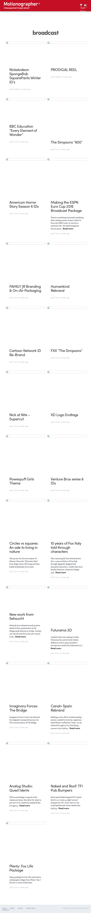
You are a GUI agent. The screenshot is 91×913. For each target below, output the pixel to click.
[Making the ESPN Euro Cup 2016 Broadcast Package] (67, 177)
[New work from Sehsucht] (26, 597)
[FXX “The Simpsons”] (67, 325)
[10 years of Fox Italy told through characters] (67, 518)
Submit (12, 908)
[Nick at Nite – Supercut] (26, 390)
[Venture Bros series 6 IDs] (67, 454)
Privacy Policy (30, 908)
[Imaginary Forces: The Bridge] (26, 681)
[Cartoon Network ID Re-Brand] (26, 325)
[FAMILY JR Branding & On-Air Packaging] (26, 261)
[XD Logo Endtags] (67, 390)
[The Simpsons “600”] (67, 117)
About (4, 908)
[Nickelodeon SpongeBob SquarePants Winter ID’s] (26, 52)
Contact (20, 908)
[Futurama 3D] (67, 605)
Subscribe (5, 909)
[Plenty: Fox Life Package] (26, 841)
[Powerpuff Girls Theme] (26, 454)
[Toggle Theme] (82, 5)
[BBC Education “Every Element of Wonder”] (26, 109)
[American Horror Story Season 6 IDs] (26, 177)
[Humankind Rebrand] (67, 261)
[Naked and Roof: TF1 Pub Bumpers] (67, 761)
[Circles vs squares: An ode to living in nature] (26, 518)
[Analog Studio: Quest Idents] (26, 761)
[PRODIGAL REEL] (67, 52)
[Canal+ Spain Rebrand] (67, 681)
